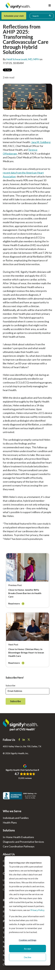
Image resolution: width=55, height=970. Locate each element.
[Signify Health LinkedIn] (24, 739)
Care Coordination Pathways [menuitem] (18, 846)
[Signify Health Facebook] (19, 739)
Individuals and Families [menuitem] (16, 817)
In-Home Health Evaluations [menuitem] (18, 837)
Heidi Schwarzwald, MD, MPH (22, 59)
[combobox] (42, 16)
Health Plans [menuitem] (10, 822)
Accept (27, 948)
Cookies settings (27, 940)
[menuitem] (14, 15)
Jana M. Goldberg (40, 142)
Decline (27, 957)
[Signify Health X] (29, 739)
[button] (50, 5)
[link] (27, 580)
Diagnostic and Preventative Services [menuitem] (23, 841)
